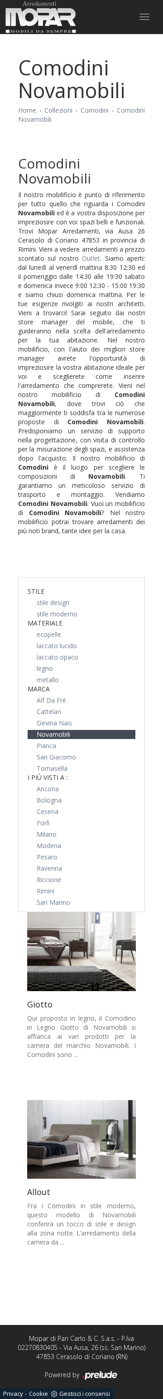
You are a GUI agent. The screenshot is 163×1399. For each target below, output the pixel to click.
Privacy (13, 1393)
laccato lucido (57, 645)
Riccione (49, 879)
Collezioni (58, 110)
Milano (47, 834)
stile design (53, 602)
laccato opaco (57, 657)
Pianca (46, 745)
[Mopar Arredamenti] (41, 17)
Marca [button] (39, 689)
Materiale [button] (45, 623)
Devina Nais (54, 723)
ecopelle (49, 634)
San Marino (53, 902)
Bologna (49, 800)
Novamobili (53, 734)
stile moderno (57, 614)
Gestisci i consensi (84, 1393)
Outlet (91, 258)
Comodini (95, 110)
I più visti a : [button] (47, 777)
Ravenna (49, 868)
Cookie (38, 1393)
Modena (49, 845)
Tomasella (52, 768)
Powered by (63, 1374)
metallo (48, 679)
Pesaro (47, 857)
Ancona (48, 788)
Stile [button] (36, 591)
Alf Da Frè (51, 700)
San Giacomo (56, 757)
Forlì (43, 823)
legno (45, 668)
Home (27, 110)
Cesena (47, 811)
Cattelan (49, 711)
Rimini (45, 891)
